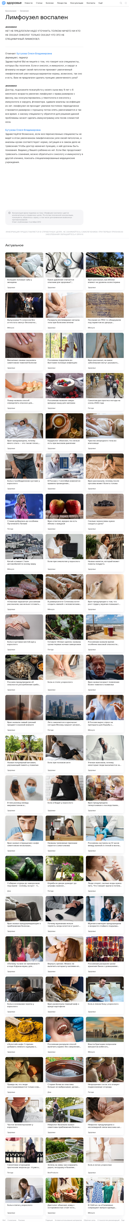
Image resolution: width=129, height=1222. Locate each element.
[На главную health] (14, 3)
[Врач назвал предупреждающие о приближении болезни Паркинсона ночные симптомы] (24, 915)
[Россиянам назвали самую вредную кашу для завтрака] (64, 392)
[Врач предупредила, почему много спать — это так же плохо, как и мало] (24, 432)
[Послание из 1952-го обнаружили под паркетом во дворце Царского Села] (105, 311)
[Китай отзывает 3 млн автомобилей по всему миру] (24, 553)
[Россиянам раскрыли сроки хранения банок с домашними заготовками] (105, 955)
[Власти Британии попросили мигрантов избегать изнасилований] (105, 1036)
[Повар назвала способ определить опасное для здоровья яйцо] (24, 392)
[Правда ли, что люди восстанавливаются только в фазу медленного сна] (24, 1076)
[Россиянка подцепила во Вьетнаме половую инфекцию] (64, 352)
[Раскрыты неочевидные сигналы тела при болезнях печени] (64, 311)
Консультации (10, 11)
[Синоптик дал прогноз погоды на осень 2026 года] (105, 392)
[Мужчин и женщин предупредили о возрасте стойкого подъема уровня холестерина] (105, 915)
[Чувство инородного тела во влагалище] (105, 432)
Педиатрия (24, 11)
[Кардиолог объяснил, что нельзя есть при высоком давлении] (64, 432)
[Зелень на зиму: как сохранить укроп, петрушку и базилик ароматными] (64, 1156)
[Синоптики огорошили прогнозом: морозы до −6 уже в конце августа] (24, 1156)
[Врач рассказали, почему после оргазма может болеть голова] (105, 472)
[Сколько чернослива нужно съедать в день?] (105, 512)
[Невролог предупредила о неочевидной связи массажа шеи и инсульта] (105, 1116)
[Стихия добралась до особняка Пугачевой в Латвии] (24, 512)
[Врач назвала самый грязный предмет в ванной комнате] (24, 714)
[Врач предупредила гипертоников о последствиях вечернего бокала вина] (105, 794)
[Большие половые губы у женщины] (24, 271)
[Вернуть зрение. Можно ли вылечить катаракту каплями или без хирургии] (64, 955)
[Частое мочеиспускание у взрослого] (24, 1116)
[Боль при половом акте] (64, 754)
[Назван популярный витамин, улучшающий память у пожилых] (24, 754)
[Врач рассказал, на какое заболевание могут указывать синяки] (105, 352)
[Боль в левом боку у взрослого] (105, 995)
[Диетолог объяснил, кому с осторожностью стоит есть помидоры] (64, 1196)
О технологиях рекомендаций (108, 1220)
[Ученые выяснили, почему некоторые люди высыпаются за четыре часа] (105, 754)
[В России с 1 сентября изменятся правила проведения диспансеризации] (64, 472)
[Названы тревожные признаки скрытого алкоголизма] (64, 834)
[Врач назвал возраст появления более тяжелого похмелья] (105, 673)
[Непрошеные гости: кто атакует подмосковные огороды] (105, 1076)
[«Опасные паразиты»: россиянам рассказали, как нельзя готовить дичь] (24, 593)
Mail (4, 1220)
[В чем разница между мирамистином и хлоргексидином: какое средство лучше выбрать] (24, 794)
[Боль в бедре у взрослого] (64, 794)
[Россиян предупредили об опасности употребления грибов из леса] (24, 673)
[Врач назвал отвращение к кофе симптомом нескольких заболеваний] (24, 834)
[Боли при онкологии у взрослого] (64, 553)
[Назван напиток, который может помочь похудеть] (105, 553)
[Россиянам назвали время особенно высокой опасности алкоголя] (105, 633)
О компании (12, 1220)
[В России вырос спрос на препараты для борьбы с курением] (105, 714)
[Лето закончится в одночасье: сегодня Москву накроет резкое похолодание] (64, 714)
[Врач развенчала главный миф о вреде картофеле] (64, 995)
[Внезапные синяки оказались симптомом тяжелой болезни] (24, 352)
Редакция (49, 1220)
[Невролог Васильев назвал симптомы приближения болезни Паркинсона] (64, 1116)
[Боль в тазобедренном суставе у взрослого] (24, 472)
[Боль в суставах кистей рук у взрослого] (24, 633)
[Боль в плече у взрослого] (24, 1196)
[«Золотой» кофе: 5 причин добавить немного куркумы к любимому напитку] (24, 1036)
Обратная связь (89, 1220)
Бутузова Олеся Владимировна (34, 53)
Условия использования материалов (68, 1220)
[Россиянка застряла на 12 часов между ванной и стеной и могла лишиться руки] (105, 834)
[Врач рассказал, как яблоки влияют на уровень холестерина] (105, 271)
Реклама (21, 1220)
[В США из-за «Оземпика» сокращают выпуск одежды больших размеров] (105, 1196)
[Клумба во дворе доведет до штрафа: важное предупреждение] (64, 875)
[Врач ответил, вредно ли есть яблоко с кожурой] (64, 512)
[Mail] (4, 3)
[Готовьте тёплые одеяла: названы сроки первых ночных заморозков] (64, 633)
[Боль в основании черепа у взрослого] (24, 995)
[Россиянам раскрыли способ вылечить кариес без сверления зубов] (64, 1036)
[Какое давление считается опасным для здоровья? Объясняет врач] (64, 271)
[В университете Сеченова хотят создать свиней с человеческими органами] (64, 593)
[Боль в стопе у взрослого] (64, 673)
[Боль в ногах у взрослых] (105, 1156)
